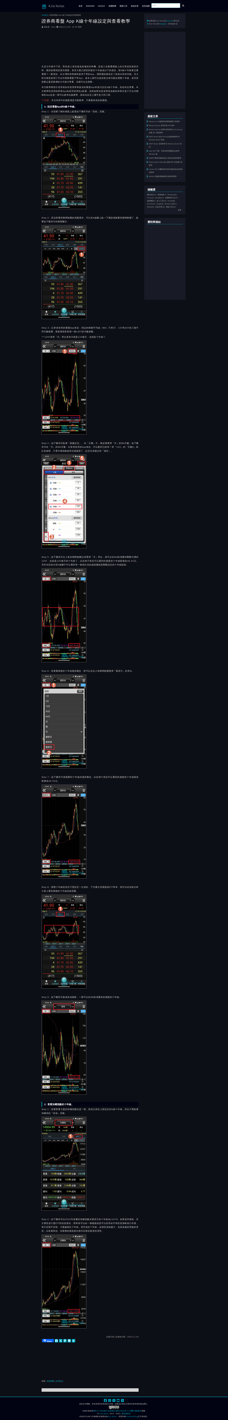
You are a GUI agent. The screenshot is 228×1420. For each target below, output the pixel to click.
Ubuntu (149, 204)
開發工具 (123, 6)
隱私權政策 (126, 1414)
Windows (90, 6)
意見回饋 (146, 6)
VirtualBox (158, 198)
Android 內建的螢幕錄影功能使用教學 (163, 176)
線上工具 (160, 201)
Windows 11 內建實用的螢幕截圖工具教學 (164, 121)
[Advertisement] (90, 47)
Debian (149, 207)
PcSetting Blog (132, 1416)
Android (170, 201)
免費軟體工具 (170, 198)
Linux (149, 198)
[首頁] (45, 6)
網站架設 (150, 195)
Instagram (163, 24)
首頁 (80, 6)
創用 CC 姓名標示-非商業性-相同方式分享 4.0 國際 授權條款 (117, 1411)
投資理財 (51, 1381)
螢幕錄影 (161, 195)
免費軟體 (112, 6)
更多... (180, 210)
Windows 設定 (170, 204)
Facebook (169, 21)
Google (101, 6)
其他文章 (134, 6)
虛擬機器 (150, 201)
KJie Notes (56, 6)
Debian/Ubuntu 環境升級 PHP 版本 (162, 125)
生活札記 (45, 15)
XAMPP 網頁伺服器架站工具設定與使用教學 (165, 158)
